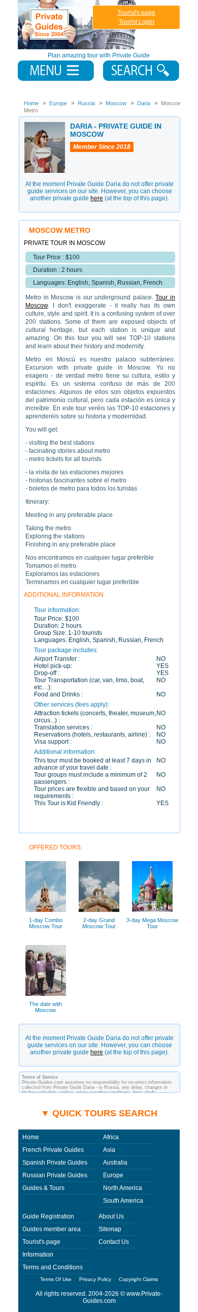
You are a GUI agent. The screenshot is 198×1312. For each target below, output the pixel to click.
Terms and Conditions (52, 1267)
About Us (111, 1216)
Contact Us (113, 1241)
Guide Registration (48, 1216)
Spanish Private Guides (54, 1162)
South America (123, 1200)
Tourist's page (136, 12)
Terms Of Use (56, 1279)
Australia (115, 1162)
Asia (109, 1149)
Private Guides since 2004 (78, 24)
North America (122, 1188)
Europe (113, 1175)
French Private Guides (53, 1149)
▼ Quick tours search (99, 1113)
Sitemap (109, 1229)
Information (37, 1254)
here (96, 198)
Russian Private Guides (54, 1175)
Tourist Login (136, 21)
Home (30, 1137)
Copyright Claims (138, 1279)
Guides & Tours (43, 1188)
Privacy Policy (95, 1279)
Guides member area (51, 1229)
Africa (111, 1137)
